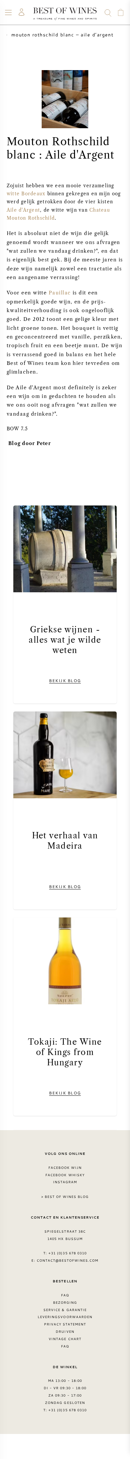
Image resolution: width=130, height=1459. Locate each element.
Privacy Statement (65, 1324)
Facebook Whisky (65, 1175)
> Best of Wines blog (65, 1196)
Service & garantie (65, 1309)
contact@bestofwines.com (68, 1260)
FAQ (65, 1295)
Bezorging (65, 1302)
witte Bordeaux (27, 194)
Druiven (65, 1331)
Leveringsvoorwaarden (65, 1316)
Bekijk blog (65, 680)
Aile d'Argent (23, 210)
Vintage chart (65, 1338)
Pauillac (60, 293)
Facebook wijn (65, 1167)
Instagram (65, 1182)
